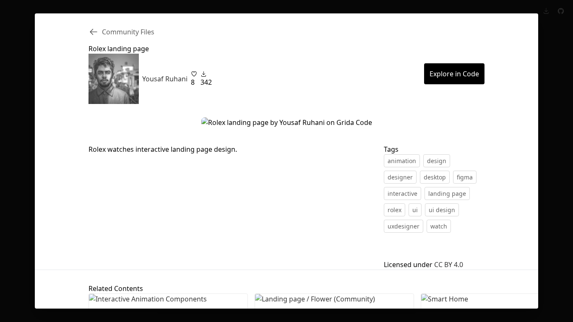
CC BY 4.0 (448, 264)
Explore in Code (454, 73)
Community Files (128, 31)
